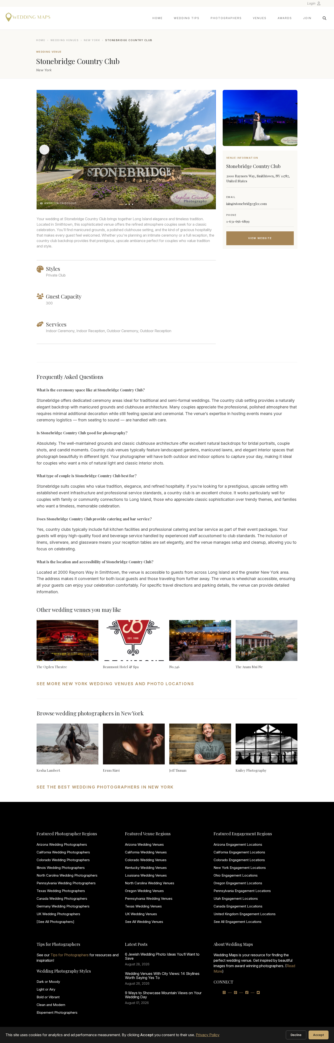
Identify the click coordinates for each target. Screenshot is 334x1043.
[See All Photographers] (55, 921)
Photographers (226, 18)
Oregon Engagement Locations (238, 883)
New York (92, 40)
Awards (285, 18)
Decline (296, 1035)
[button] (121, 204)
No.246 (174, 667)
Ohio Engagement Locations (236, 875)
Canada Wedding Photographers (62, 898)
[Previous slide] (44, 150)
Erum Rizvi (111, 770)
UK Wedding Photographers (58, 914)
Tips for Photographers (69, 955)
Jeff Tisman (177, 770)
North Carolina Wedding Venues (149, 883)
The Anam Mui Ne (249, 667)
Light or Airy (46, 989)
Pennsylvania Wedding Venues (148, 898)
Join (307, 18)
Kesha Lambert (48, 770)
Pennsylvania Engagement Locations (242, 891)
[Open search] (324, 18)
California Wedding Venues (146, 852)
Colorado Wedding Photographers (63, 860)
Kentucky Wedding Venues (146, 867)
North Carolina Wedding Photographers (67, 875)
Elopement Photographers (57, 1012)
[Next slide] (208, 150)
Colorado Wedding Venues (146, 860)
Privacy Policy (207, 1035)
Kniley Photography (251, 770)
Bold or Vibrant (48, 997)
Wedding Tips (186, 18)
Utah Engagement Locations (236, 898)
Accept (318, 1035)
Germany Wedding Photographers (63, 906)
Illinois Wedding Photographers (61, 867)
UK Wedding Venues (141, 914)
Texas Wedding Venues (143, 906)
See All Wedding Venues (144, 921)
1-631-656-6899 (237, 221)
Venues (260, 18)
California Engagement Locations (239, 852)
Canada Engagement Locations (238, 906)
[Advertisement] (260, 288)
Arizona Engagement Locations (238, 844)
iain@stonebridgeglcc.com (246, 203)
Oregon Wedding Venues (144, 891)
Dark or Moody (48, 981)
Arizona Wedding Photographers (62, 844)
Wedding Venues (64, 40)
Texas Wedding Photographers (61, 891)
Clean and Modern (51, 1005)
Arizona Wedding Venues (144, 844)
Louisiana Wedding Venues (146, 875)
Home (157, 18)
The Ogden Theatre (52, 667)
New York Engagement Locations (240, 867)
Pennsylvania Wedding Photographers (66, 883)
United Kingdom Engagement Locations (245, 914)
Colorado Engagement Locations (239, 860)
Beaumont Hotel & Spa (121, 667)
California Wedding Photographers (63, 852)
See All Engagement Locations (238, 921)
